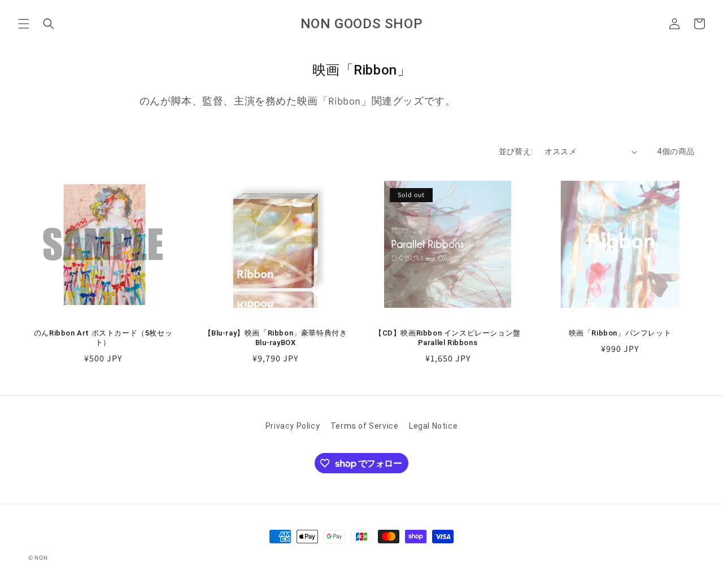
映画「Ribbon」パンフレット (620, 333)
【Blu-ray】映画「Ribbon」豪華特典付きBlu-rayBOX (275, 338)
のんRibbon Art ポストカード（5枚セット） (103, 338)
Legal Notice (433, 425)
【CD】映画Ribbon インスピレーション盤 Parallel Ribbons (447, 338)
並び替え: (516, 151)
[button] (23, 23)
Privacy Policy (292, 425)
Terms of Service (364, 425)
